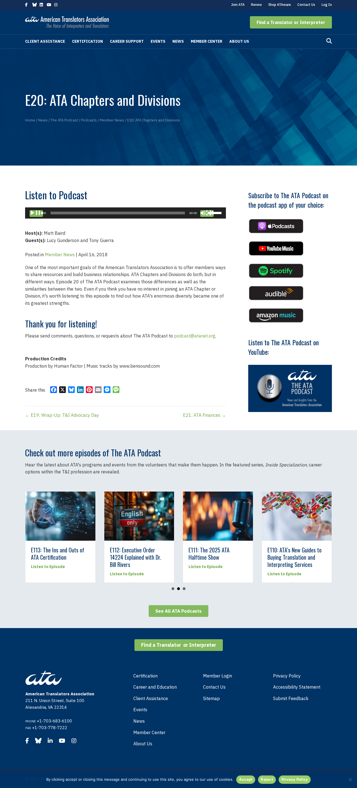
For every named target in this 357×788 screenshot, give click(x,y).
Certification (87, 41)
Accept (246, 779)
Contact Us (306, 5)
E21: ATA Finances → (204, 415)
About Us (239, 41)
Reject (267, 779)
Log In (327, 5)
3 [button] (184, 588)
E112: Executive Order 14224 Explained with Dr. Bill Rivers (89, 557)
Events (158, 41)
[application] (125, 213)
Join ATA (238, 5)
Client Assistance (45, 41)
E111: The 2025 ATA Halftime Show (162, 553)
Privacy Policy (287, 676)
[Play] (36, 213)
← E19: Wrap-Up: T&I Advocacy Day (62, 415)
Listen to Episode (80, 573)
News (178, 41)
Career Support (127, 41)
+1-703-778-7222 (49, 727)
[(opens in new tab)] (276, 225)
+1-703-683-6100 (54, 721)
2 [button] (178, 588)
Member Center (206, 41)
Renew (256, 5)
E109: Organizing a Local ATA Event (325, 553)
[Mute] (207, 213)
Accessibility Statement (296, 687)
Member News (60, 254)
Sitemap (211, 698)
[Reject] (350, 779)
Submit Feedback (290, 698)
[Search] (329, 41)
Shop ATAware (279, 5)
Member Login (217, 676)
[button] (291, 22)
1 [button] (173, 588)
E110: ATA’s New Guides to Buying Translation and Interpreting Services (248, 557)
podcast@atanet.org (194, 336)
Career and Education (155, 687)
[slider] (215, 212)
